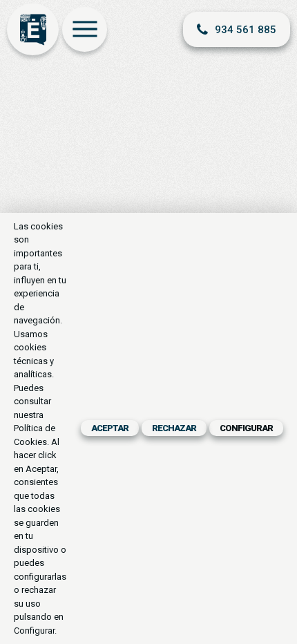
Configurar (246, 428)
